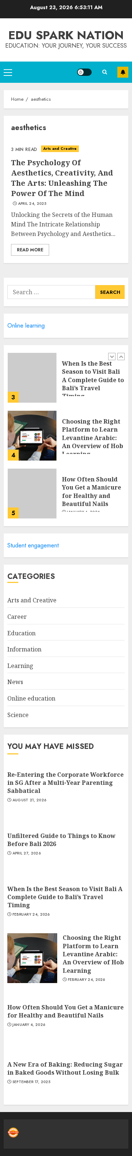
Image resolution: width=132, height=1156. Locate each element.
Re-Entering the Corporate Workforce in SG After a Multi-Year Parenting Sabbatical (65, 783)
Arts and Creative (60, 148)
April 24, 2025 (32, 203)
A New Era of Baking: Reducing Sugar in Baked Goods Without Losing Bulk (65, 1068)
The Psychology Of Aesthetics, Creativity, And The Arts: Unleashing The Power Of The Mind (62, 178)
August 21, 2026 (29, 800)
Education (21, 633)
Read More (30, 250)
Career (17, 617)
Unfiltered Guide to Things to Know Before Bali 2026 (61, 840)
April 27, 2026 (26, 853)
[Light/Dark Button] (84, 72)
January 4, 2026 (28, 1024)
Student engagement (33, 545)
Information (24, 649)
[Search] (104, 72)
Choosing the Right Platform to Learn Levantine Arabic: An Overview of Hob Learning (92, 437)
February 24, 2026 (31, 914)
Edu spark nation (66, 35)
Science (18, 715)
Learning (20, 666)
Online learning (26, 325)
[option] (66, 381)
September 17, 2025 (31, 1082)
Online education (31, 698)
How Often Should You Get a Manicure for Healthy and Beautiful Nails (91, 491)
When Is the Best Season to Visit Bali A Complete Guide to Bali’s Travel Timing (93, 379)
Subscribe (122, 72)
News (15, 682)
